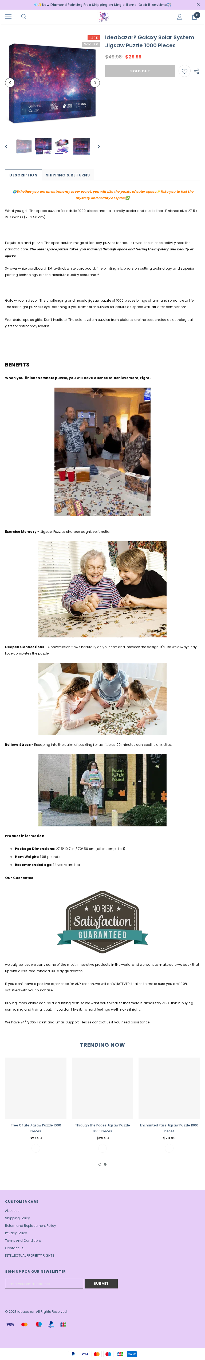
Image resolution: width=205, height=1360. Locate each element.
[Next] (95, 83)
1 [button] (99, 1164)
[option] (52, 82)
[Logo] (103, 16)
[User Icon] (180, 17)
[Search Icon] (29, 16)
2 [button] (105, 1164)
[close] (198, 4)
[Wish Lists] (185, 71)
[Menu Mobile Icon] (8, 17)
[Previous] (10, 83)
